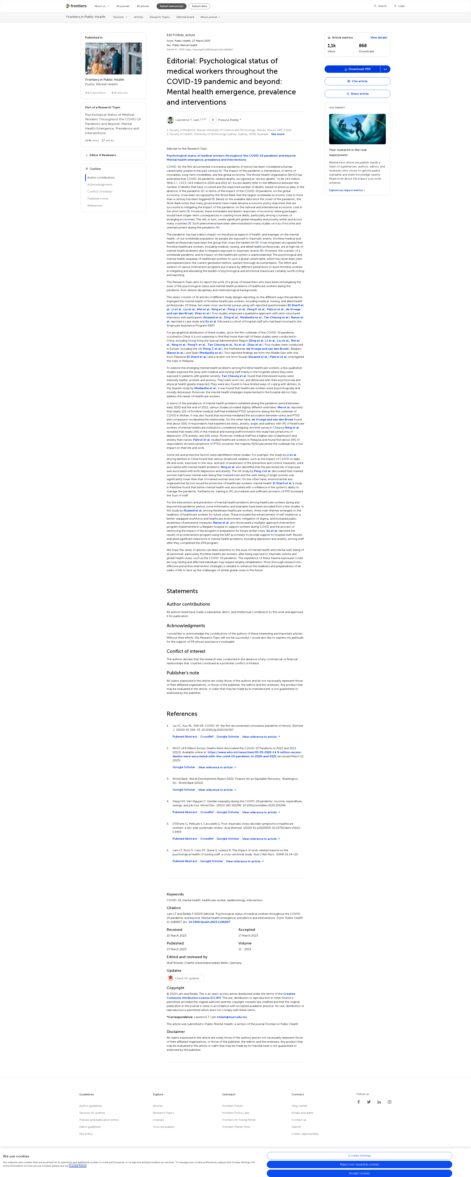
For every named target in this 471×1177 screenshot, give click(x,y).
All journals (123, 6)
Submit (296, 1127)
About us (100, 6)
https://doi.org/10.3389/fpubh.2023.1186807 (209, 49)
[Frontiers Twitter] (369, 1102)
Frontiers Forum (232, 1106)
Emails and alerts (303, 1113)
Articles (138, 17)
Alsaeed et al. (213, 317)
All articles (143, 6)
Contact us (299, 1120)
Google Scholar (228, 736)
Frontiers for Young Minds (239, 1120)
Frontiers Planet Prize (236, 1127)
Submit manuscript (171, 6)
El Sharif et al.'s (283, 483)
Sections (118, 17)
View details (378, 37)
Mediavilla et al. (251, 317)
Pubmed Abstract (185, 736)
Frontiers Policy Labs (235, 1113)
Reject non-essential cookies (359, 1164)
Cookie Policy (78, 1165)
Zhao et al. (202, 313)
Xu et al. (211, 321)
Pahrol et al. (275, 309)
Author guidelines (90, 1106)
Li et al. (177, 309)
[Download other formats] (385, 69)
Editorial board (185, 17)
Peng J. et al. (237, 309)
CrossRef (206, 736)
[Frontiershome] (76, 6)
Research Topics (160, 17)
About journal (209, 17)
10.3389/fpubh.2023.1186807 (209, 922)
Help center (299, 1106)
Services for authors (92, 1113)
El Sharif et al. (197, 357)
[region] (235, 1162)
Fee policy (86, 1134)
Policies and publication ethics (99, 1120)
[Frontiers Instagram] (389, 1102)
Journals (158, 1120)
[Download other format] (339, 129)
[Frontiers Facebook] (358, 1102)
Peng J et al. (262, 471)
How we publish (163, 1127)
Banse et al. (175, 353)
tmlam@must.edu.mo (232, 1017)
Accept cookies (359, 1173)
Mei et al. (203, 309)
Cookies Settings (359, 1155)
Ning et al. (219, 309)
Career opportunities (305, 1134)
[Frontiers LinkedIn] (379, 1102)
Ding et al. (231, 317)
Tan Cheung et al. (276, 317)
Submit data (199, 6)
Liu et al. (189, 309)
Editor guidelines (90, 1127)
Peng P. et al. (256, 309)
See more (277, 134)
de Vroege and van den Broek (267, 348)
